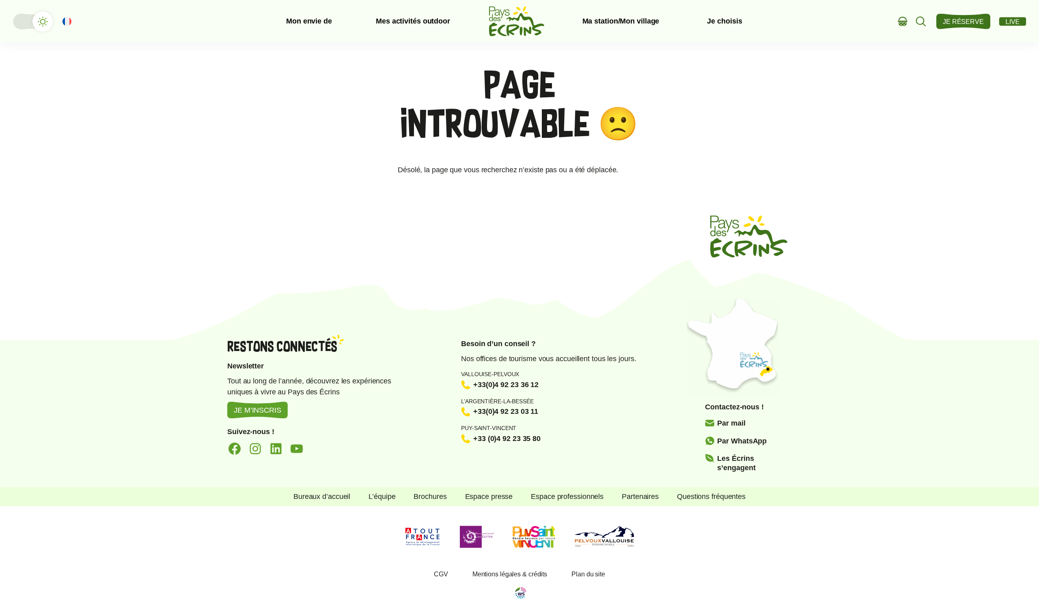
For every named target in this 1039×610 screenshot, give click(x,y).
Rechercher (921, 21)
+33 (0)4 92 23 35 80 (507, 438)
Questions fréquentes (711, 496)
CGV (441, 574)
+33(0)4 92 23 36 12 (506, 385)
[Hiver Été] (32, 21)
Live (1012, 21)
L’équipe (382, 496)
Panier (903, 21)
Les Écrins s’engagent (736, 463)
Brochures (430, 496)
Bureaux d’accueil (321, 496)
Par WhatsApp (742, 441)
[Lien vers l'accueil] (516, 21)
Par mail (731, 423)
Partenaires (640, 496)
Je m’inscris (257, 410)
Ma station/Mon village (621, 21)
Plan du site (588, 574)
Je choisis (724, 21)
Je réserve (963, 21)
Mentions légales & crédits (509, 574)
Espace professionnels (567, 496)
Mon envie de (309, 21)
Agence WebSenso (520, 593)
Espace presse (489, 496)
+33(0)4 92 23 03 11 (505, 411)
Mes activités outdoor (413, 21)
